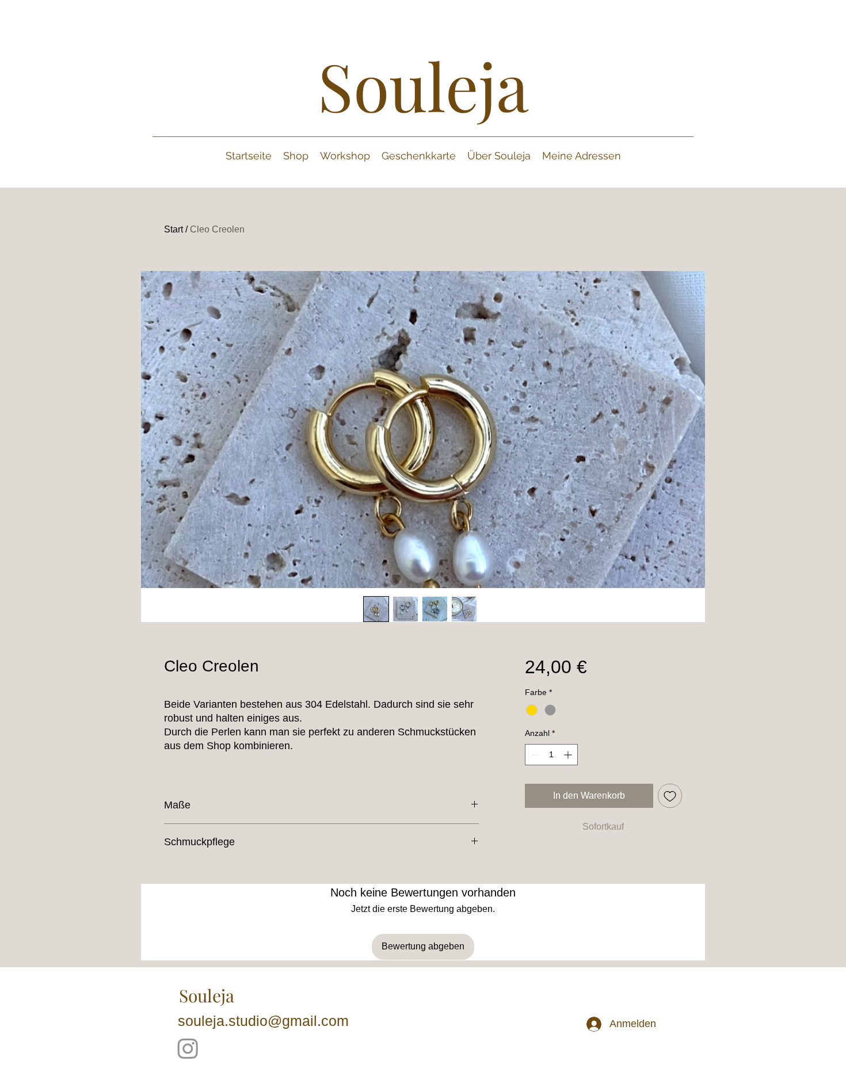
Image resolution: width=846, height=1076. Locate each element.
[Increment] (569, 755)
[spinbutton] (551, 755)
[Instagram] (187, 1048)
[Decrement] (534, 755)
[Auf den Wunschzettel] (670, 796)
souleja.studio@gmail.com (263, 1021)
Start (173, 229)
